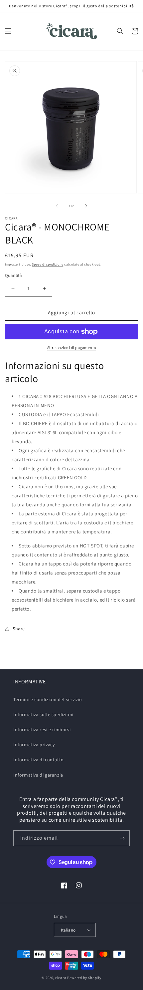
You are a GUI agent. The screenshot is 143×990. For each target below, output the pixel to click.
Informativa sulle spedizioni (43, 714)
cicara (60, 977)
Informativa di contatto (38, 760)
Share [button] (19, 629)
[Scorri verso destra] (86, 205)
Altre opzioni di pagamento (71, 347)
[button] (8, 31)
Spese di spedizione (47, 264)
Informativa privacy (34, 744)
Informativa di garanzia (38, 775)
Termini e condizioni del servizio (47, 699)
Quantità (13, 275)
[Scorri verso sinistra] (57, 205)
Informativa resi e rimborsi (42, 729)
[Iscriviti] (122, 838)
